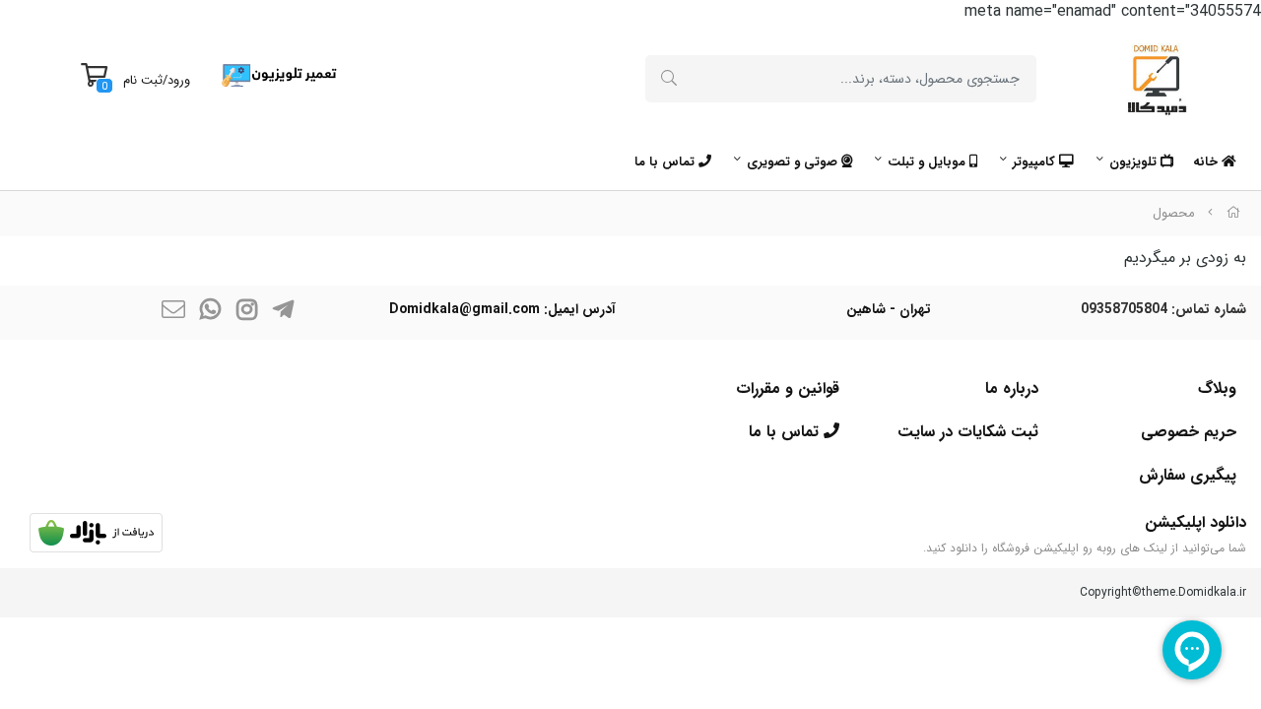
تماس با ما (666, 162)
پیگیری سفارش (1187, 475)
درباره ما (1011, 388)
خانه (1207, 162)
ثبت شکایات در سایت (967, 431)
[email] (173, 312)
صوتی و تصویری (794, 162)
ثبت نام (143, 80)
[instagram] (246, 312)
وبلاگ (1217, 388)
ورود (178, 80)
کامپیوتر (1036, 162)
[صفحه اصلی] (1233, 214)
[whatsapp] (210, 312)
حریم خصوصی (1188, 431)
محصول (1173, 214)
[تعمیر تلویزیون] (279, 74)
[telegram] (283, 312)
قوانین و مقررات (787, 388)
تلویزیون (1135, 162)
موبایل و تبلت (928, 162)
